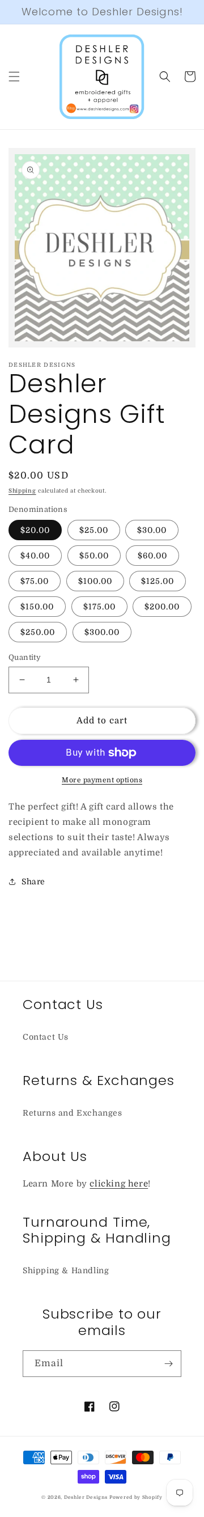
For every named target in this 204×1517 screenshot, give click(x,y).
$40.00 (35, 555)
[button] (14, 76)
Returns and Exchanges (72, 1112)
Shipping (22, 491)
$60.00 (152, 555)
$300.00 (102, 632)
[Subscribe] (168, 1363)
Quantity (24, 657)
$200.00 (162, 606)
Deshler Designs (86, 1497)
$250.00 (37, 632)
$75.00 (34, 581)
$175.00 (99, 606)
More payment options (102, 780)
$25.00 (93, 530)
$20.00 (35, 530)
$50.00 (94, 555)
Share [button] (33, 881)
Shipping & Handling (66, 1270)
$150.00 (37, 606)
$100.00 (95, 581)
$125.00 (157, 581)
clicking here (119, 1184)
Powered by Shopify (136, 1497)
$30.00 (152, 530)
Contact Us (46, 1036)
